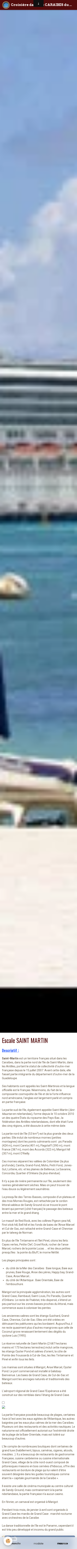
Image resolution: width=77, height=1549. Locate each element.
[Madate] (38, 1543)
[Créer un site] (14, 1543)
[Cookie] (8, 1541)
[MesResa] (62, 1543)
